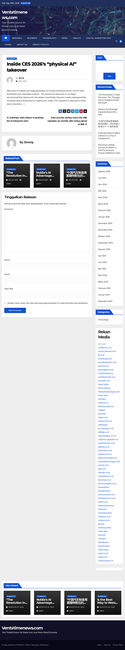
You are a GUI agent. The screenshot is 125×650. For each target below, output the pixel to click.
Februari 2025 (104, 288)
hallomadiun (103, 550)
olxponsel (102, 509)
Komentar (9, 209)
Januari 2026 (104, 217)
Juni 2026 (102, 184)
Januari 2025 (104, 295)
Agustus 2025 (104, 249)
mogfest (101, 410)
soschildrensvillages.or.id (109, 461)
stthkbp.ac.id (103, 432)
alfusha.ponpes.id (106, 406)
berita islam (103, 395)
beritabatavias (104, 491)
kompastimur (103, 487)
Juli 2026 (102, 178)
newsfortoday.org (105, 373)
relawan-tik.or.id (105, 421)
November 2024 (105, 301)
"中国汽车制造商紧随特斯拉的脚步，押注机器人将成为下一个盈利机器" (109, 124)
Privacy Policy (41, 44)
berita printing (104, 388)
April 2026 (102, 197)
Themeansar (44, 645)
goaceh (101, 524)
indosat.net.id (104, 520)
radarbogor (103, 425)
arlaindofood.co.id (106, 476)
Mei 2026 (102, 191)
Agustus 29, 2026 (16, 607)
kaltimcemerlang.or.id (107, 458)
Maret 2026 (103, 204)
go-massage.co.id (106, 428)
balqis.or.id (103, 417)
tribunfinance (103, 542)
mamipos (102, 539)
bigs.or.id (102, 469)
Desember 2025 (105, 223)
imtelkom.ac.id (104, 517)
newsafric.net (104, 381)
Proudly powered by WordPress (13, 645)
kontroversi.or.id (105, 450)
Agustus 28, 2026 (76, 607)
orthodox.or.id (104, 472)
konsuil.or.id (103, 465)
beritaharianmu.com (106, 498)
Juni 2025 (102, 262)
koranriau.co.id (104, 480)
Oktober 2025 (104, 236)
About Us (22, 44)
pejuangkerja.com (106, 370)
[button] (116, 41)
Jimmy (21, 78)
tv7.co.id (101, 344)
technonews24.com (106, 495)
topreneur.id (103, 366)
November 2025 (105, 230)
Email (7, 274)
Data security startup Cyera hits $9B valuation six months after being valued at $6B (67, 120)
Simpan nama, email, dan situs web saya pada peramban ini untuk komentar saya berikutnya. (47, 303)
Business (32, 38)
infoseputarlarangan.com (109, 392)
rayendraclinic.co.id (106, 443)
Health (77, 38)
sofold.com (103, 502)
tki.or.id (101, 355)
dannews (102, 414)
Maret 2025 (103, 282)
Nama (7, 260)
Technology (49, 38)
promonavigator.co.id (107, 484)
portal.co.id (103, 553)
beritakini (102, 399)
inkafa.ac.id (103, 403)
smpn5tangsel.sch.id (107, 436)
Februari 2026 (104, 210)
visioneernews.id (105, 561)
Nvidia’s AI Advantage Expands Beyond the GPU (108, 112)
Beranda (17, 38)
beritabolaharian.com (107, 362)
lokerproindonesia (106, 506)
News (65, 38)
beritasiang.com (105, 359)
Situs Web (8, 289)
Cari (100, 57)
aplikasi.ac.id (103, 447)
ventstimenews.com (106, 377)
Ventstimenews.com (22, 628)
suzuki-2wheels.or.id (107, 351)
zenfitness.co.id (105, 348)
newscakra (103, 531)
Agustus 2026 (104, 171)
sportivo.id (102, 557)
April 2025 (102, 275)
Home (100, 645)
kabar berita (103, 384)
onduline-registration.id (108, 439)
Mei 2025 (102, 269)
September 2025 (105, 243)
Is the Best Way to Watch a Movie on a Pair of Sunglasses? (109, 135)
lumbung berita (104, 528)
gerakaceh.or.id (104, 454)
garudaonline (104, 546)
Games (8, 44)
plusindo (102, 535)
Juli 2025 (102, 256)
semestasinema (105, 513)
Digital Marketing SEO (98, 38)
